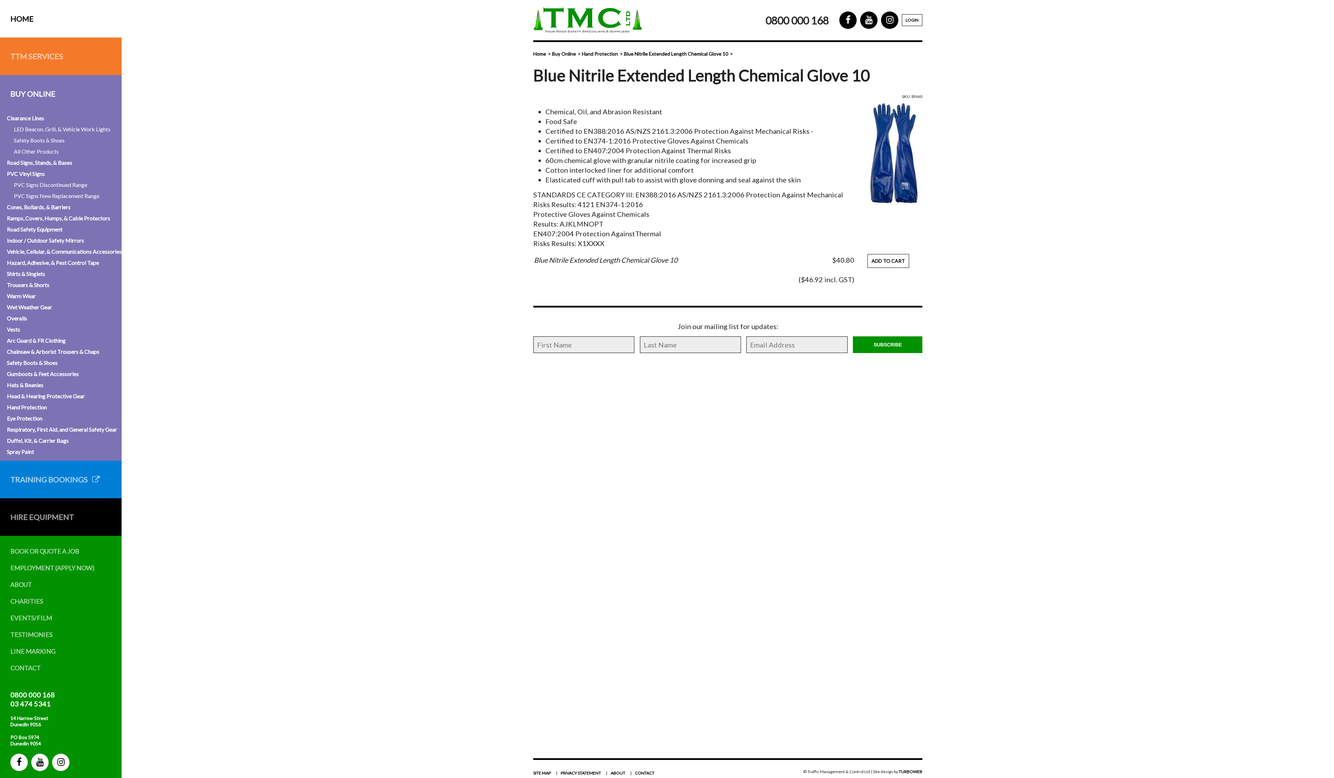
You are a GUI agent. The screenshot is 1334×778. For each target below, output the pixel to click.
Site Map (542, 773)
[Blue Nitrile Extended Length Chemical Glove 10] (892, 153)
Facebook (19, 762)
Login (912, 20)
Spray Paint (20, 451)
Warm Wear (21, 296)
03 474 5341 (30, 703)
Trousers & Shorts (28, 284)
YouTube (40, 762)
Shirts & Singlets (26, 273)
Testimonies (31, 634)
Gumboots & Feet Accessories (43, 373)
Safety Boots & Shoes (39, 140)
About (21, 584)
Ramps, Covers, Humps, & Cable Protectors (58, 218)
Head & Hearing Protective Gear (46, 396)
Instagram (60, 762)
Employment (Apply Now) (52, 568)
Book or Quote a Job (44, 551)
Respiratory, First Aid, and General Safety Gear (62, 429)
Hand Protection (27, 407)
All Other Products (36, 151)
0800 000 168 (32, 694)
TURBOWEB (910, 771)
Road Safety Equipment (35, 229)
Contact (25, 668)
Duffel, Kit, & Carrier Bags (38, 440)
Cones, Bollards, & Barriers (39, 207)
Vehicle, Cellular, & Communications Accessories (64, 251)
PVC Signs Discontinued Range (50, 184)
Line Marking (33, 651)
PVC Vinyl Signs (26, 173)
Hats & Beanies (25, 385)
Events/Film (31, 618)
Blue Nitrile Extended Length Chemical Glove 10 (676, 54)
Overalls (17, 318)
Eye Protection (24, 418)
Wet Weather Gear (29, 307)
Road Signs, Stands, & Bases (39, 162)
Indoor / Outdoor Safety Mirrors (45, 240)
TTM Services (36, 56)
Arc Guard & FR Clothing (36, 340)
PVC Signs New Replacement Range (56, 196)
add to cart (888, 261)
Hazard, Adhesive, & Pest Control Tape (53, 262)
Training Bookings (51, 479)
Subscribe (888, 344)
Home (22, 18)
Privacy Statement (581, 773)
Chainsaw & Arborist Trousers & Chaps (53, 351)
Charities (26, 601)
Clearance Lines (25, 118)
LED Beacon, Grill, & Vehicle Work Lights (62, 129)
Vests (13, 329)
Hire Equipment (42, 517)
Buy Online (33, 93)
